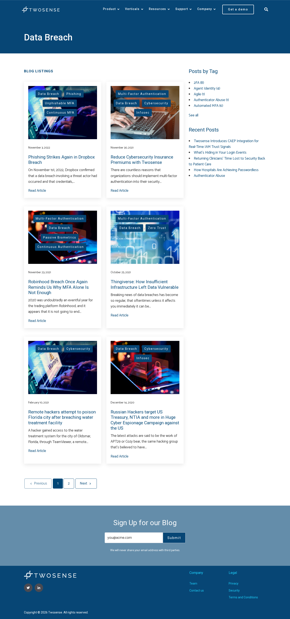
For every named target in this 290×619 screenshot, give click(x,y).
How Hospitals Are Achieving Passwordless (226, 170)
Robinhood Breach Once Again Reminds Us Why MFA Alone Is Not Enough (58, 287)
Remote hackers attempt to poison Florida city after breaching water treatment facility (62, 417)
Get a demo (238, 9)
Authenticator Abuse (211, 100)
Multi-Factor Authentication (142, 94)
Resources (157, 9)
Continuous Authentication (60, 247)
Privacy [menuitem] (233, 583)
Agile (199, 94)
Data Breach (48, 94)
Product (109, 9)
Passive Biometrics (59, 237)
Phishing (73, 94)
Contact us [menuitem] (196, 590)
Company (204, 9)
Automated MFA (208, 106)
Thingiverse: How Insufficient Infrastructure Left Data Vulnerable (145, 284)
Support (181, 9)
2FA (199, 83)
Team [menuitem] (193, 583)
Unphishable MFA (60, 103)
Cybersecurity (156, 103)
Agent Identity (207, 88)
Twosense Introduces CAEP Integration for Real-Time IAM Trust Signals (224, 144)
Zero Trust (157, 228)
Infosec (143, 112)
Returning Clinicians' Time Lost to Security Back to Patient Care (227, 161)
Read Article (37, 191)
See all (193, 115)
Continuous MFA (61, 112)
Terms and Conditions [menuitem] (243, 597)
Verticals (132, 9)
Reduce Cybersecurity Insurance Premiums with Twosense (142, 159)
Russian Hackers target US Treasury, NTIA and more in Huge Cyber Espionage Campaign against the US (145, 420)
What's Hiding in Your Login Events (220, 153)
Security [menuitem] (234, 590)
